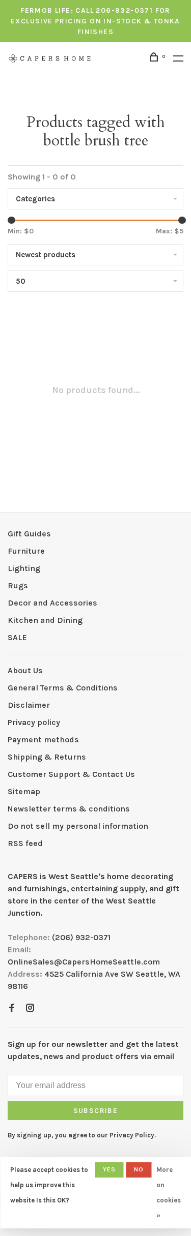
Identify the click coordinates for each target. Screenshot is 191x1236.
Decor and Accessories (52, 603)
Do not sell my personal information (78, 826)
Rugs (18, 585)
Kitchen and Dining (45, 620)
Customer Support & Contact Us (71, 774)
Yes (109, 1169)
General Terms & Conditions (63, 687)
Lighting (24, 568)
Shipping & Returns (47, 757)
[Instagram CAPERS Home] (30, 1008)
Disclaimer (29, 705)
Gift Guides (29, 533)
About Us (25, 670)
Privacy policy (34, 722)
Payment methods (43, 739)
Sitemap (24, 791)
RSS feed (25, 843)
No (139, 1169)
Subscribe (95, 1110)
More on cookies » (168, 1192)
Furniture (26, 551)
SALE (17, 637)
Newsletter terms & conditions (69, 808)
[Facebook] (12, 1008)
